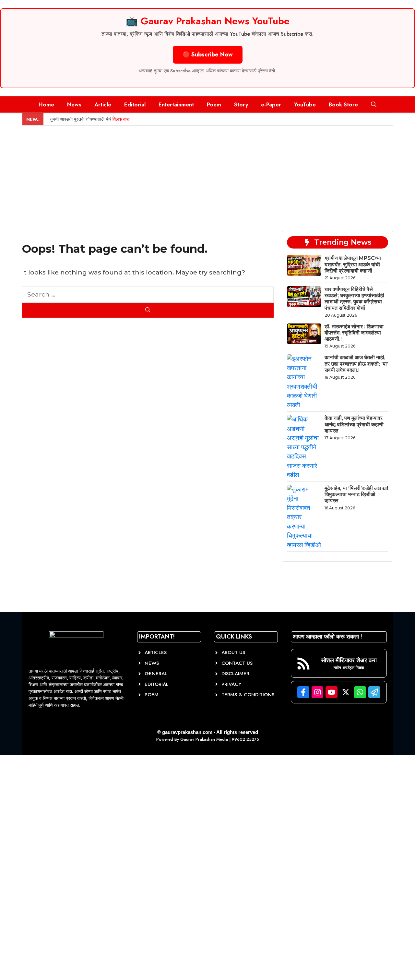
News (74, 104)
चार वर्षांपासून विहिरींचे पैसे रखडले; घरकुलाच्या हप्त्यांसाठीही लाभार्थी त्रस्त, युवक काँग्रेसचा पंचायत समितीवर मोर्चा (354, 298)
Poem (214, 104)
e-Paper (271, 104)
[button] (373, 104)
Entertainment (176, 104)
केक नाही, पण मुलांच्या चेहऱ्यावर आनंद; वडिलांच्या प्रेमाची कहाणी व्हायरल (354, 424)
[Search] (148, 310)
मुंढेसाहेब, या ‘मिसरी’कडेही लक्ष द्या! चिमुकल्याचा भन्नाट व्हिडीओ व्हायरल (356, 494)
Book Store (343, 104)
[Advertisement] (207, 174)
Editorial (135, 104)
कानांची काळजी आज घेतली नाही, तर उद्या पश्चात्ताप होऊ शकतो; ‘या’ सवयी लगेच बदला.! (356, 363)
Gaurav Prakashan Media (204, 739)
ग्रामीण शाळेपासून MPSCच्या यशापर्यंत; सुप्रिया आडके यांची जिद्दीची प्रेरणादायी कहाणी (353, 264)
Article (102, 104)
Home (46, 104)
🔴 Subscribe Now (208, 54)
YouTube (305, 104)
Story (241, 104)
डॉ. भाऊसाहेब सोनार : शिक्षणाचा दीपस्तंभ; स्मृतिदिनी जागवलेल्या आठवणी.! (354, 332)
